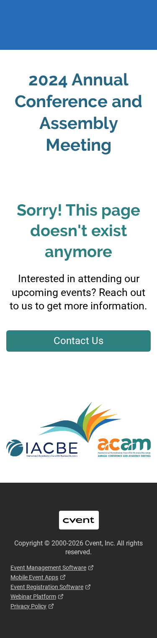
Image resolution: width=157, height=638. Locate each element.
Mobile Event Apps (34, 577)
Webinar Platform (33, 596)
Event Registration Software (46, 587)
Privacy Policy (28, 606)
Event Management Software (48, 567)
